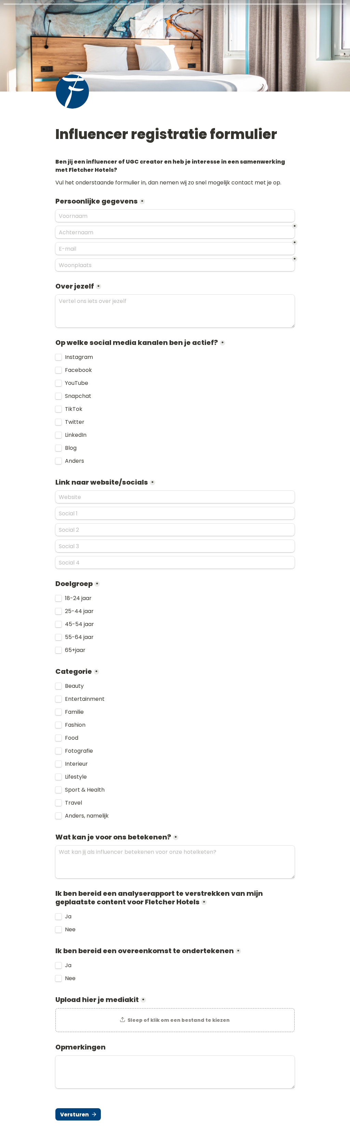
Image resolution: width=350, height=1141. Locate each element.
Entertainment (85, 699)
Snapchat (78, 396)
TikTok (73, 409)
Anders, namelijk (87, 816)
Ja (68, 917)
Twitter (74, 422)
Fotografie (79, 751)
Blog (71, 448)
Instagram (79, 357)
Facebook (78, 370)
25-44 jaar (79, 611)
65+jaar (75, 650)
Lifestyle (76, 777)
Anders (74, 461)
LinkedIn (75, 435)
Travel (73, 803)
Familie (74, 712)
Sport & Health (85, 790)
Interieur (76, 764)
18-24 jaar (78, 598)
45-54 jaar (79, 624)
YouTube (76, 383)
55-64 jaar (79, 637)
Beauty (74, 686)
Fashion (75, 725)
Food (71, 738)
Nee (70, 930)
